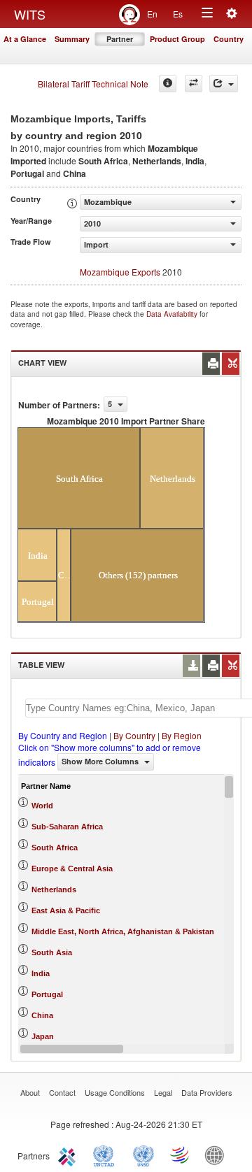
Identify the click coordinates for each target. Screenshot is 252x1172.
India (40, 973)
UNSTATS (144, 1155)
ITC (69, 1155)
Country (229, 39)
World (42, 805)
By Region (182, 735)
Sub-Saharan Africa (67, 826)
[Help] (167, 83)
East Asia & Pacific (65, 910)
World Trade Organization (181, 1155)
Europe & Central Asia (72, 868)
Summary (72, 39)
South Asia (51, 952)
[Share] (223, 83)
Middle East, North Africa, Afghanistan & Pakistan (122, 931)
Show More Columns (101, 761)
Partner (119, 39)
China (42, 1015)
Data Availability (173, 314)
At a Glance (25, 39)
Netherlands (53, 889)
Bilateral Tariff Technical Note (93, 84)
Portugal (47, 994)
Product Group (177, 39)
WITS (30, 14)
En (152, 14)
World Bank (218, 1155)
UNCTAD (106, 1155)
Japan (42, 1036)
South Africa (54, 847)
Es (178, 14)
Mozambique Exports (120, 272)
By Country (134, 735)
